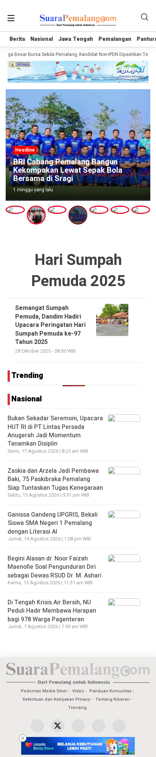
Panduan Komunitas (110, 691)
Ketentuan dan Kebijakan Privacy (56, 699)
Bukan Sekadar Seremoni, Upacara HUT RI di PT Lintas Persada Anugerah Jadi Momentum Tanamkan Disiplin (55, 431)
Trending (77, 708)
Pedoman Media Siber (44, 691)
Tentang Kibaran (112, 699)
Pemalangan (114, 39)
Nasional (41, 39)
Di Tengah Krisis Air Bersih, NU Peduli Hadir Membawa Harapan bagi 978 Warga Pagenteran (52, 611)
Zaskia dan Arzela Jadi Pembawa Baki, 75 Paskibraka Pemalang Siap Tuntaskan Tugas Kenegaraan (55, 479)
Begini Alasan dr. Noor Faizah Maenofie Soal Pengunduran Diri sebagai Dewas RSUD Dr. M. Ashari (54, 567)
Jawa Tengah (75, 39)
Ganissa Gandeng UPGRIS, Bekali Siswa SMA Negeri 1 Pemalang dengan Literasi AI (53, 523)
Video (78, 691)
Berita (17, 39)
